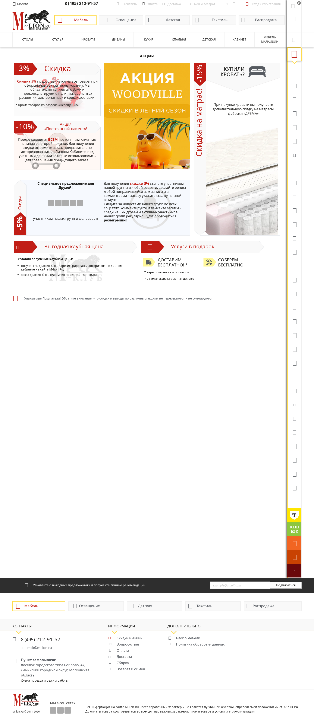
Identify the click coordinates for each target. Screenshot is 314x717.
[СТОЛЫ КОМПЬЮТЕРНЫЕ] (294, 210)
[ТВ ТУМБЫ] (294, 279)
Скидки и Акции (129, 638)
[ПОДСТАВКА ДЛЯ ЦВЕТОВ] (294, 362)
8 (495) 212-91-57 (81, 3)
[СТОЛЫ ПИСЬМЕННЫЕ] (294, 335)
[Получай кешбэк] (294, 529)
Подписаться (286, 585)
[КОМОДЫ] (294, 238)
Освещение (126, 19)
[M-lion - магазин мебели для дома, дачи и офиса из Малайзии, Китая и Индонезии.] (31, 20)
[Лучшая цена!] (294, 570)
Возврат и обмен (131, 669)
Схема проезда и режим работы (44, 680)
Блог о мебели (188, 638)
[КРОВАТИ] (294, 168)
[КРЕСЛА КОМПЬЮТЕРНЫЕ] (294, 141)
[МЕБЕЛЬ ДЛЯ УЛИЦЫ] (294, 460)
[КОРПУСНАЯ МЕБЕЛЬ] (294, 487)
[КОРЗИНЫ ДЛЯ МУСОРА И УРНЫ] (294, 501)
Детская (173, 19)
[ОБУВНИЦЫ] (294, 404)
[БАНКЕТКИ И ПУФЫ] (294, 376)
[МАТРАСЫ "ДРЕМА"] (294, 154)
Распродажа (266, 19)
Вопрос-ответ (128, 644)
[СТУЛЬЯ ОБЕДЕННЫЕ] (294, 113)
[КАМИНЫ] (294, 307)
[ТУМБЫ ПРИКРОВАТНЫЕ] (294, 182)
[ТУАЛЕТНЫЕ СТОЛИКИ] (294, 252)
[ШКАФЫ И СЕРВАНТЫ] (294, 224)
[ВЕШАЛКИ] (294, 446)
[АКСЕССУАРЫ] (294, 473)
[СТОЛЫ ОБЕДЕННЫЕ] (294, 99)
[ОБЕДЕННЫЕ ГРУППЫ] (294, 293)
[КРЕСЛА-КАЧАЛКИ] (294, 349)
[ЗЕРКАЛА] (294, 390)
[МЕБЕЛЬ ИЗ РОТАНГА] (294, 196)
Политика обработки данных (200, 644)
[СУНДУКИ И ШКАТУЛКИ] (294, 418)
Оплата (123, 650)
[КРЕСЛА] (294, 127)
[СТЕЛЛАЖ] (294, 432)
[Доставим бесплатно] (294, 543)
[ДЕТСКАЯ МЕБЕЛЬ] (294, 321)
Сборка (123, 662)
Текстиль (219, 19)
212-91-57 (40, 639)
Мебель (81, 19)
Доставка (124, 656)
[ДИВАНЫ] (294, 71)
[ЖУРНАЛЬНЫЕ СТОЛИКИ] (294, 265)
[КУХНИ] (294, 85)
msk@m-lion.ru (39, 647)
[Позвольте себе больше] (294, 515)
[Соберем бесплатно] (294, 557)
